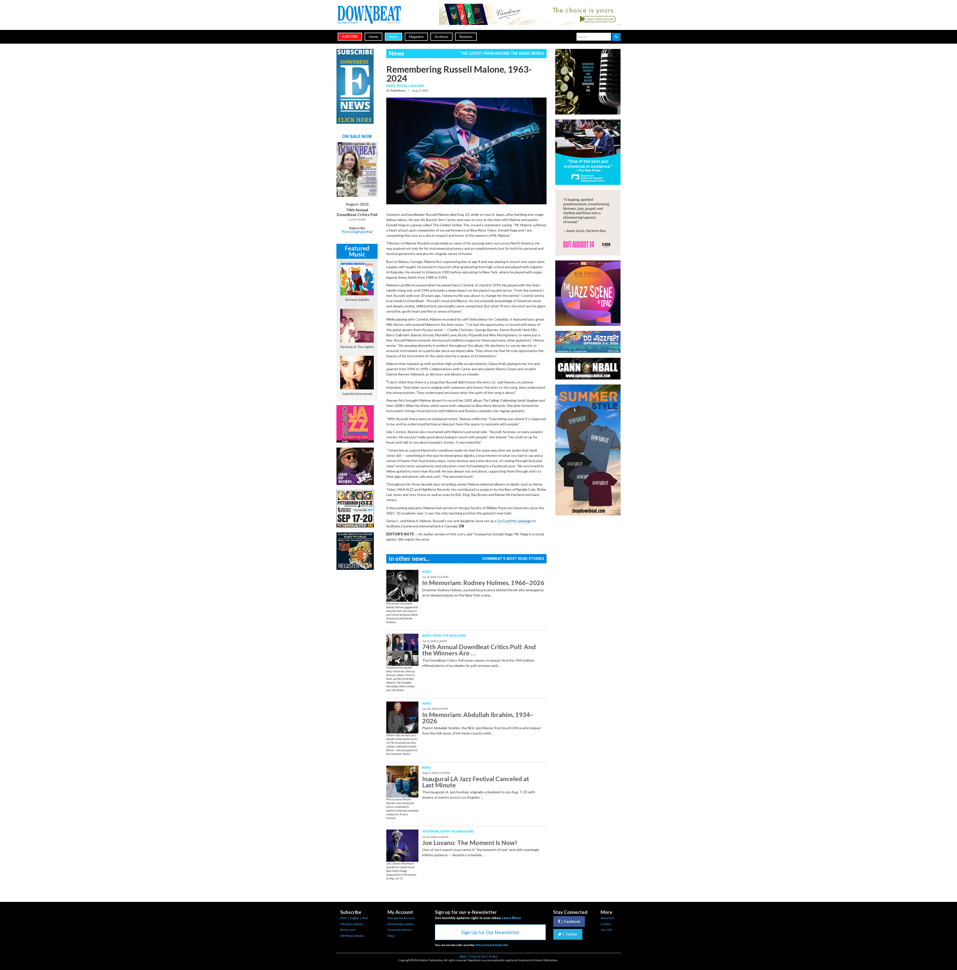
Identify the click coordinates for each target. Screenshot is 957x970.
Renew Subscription (401, 924)
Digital (357, 232)
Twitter (570, 934)
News (393, 36)
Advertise (607, 918)
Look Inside (357, 219)
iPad (369, 232)
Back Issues (348, 930)
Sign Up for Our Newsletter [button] (490, 932)
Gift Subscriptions (352, 924)
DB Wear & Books (352, 936)
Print (346, 232)
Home (373, 36)
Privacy (493, 956)
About (463, 956)
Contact (606, 924)
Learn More (511, 918)
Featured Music (357, 251)
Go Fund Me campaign (514, 521)
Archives (441, 36)
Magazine (416, 36)
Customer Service (400, 930)
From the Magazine (449, 635)
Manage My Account (401, 918)
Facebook (570, 921)
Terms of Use (477, 956)
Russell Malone (410, 86)
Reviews (466, 36)
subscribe (350, 36)
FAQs (391, 936)
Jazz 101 (606, 930)
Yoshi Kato (397, 90)
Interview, (431, 831)
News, (391, 86)
